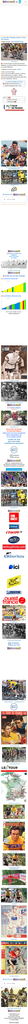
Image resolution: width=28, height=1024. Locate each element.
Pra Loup (14, 99)
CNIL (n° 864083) (19, 1018)
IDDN (16, 1019)
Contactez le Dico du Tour (14, 456)
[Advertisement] (14, 22)
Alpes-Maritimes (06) (17, 41)
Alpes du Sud (6, 41)
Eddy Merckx (11, 101)
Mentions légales (14, 1022)
